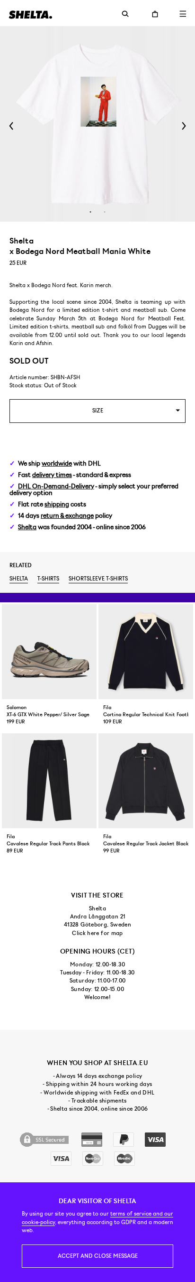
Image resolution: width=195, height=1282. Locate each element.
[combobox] (97, 410)
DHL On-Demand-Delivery (56, 486)
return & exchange (67, 515)
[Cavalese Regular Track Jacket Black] (145, 780)
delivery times (52, 474)
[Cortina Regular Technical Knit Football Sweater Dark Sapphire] (145, 651)
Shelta (27, 527)
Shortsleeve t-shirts (98, 578)
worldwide (57, 463)
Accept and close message (98, 1256)
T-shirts (48, 578)
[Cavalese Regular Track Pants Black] (49, 780)
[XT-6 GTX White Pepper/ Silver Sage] (49, 651)
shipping (56, 504)
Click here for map (97, 933)
